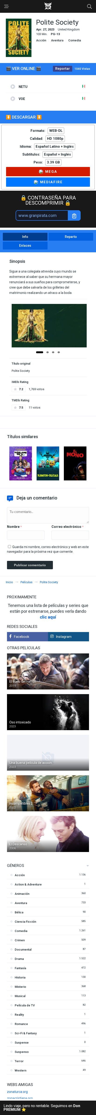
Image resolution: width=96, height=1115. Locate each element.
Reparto (71, 237)
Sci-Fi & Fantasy (26, 1033)
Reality (19, 1014)
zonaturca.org (17, 1092)
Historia (20, 977)
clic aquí (48, 617)
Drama (19, 959)
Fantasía (20, 968)
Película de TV (25, 1005)
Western (20, 1070)
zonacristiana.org (20, 1098)
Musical (20, 996)
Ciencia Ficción (25, 921)
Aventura (57, 40)
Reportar (62, 69)
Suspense (22, 1042)
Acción (41, 40)
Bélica (19, 912)
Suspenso (22, 1052)
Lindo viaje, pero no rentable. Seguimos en (41, 1108)
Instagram (64, 637)
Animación (22, 893)
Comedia (74, 40)
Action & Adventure (28, 884)
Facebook (21, 637)
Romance (21, 1024)
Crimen (20, 940)
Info (25, 237)
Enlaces (25, 245)
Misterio (20, 987)
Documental (23, 949)
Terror (19, 1061)
